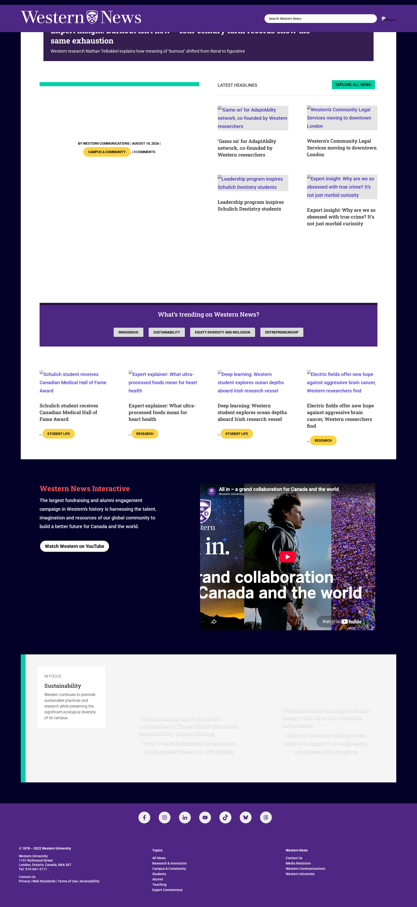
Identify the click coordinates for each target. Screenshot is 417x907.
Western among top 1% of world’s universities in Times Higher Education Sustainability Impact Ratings (188, 726)
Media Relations (298, 863)
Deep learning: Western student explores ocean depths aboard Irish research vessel (252, 412)
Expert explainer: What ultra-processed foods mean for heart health (162, 412)
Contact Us (27, 877)
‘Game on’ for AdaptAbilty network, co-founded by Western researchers (247, 148)
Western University (300, 874)
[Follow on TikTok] (225, 817)
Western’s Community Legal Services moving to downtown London (342, 147)
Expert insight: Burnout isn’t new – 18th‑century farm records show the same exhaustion (180, 35)
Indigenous (128, 332)
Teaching (159, 884)
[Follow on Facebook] (144, 817)
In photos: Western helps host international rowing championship (118, 117)
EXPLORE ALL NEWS (353, 84)
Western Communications (106, 143)
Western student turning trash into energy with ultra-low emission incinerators (326, 718)
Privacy (24, 881)
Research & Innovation (169, 863)
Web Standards (44, 881)
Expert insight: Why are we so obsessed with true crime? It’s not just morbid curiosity (341, 217)
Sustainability (166, 332)
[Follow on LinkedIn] (185, 817)
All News (159, 858)
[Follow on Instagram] (164, 817)
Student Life (58, 434)
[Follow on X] (245, 817)
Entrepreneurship (282, 332)
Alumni (157, 879)
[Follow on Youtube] (205, 817)
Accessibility (89, 881)
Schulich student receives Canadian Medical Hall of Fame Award (69, 412)
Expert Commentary (167, 890)
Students (159, 874)
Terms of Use (68, 881)
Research (144, 434)
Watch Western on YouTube (74, 546)
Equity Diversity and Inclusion (222, 332)
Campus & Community (107, 152)
